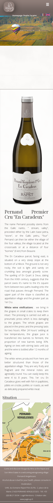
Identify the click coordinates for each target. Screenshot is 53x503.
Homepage (17, 15)
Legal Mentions (27, 495)
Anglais (48, 15)
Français (42, 15)
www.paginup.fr (26, 499)
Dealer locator (30, 15)
